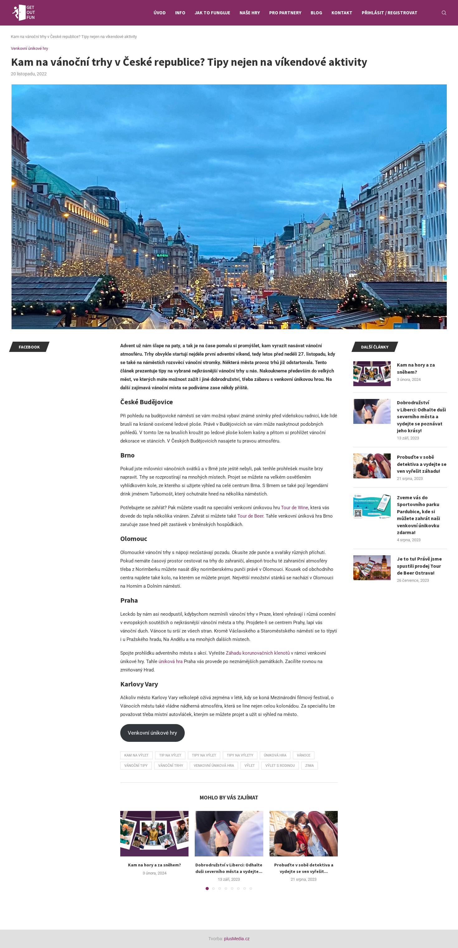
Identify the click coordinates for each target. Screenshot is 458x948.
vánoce (303, 755)
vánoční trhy (170, 766)
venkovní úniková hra (214, 766)
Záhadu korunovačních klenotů (258, 653)
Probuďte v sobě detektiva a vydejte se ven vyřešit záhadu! (421, 464)
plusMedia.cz (237, 938)
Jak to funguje (212, 13)
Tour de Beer (250, 516)
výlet (250, 766)
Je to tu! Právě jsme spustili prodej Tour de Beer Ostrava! (419, 566)
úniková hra (171, 661)
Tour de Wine (294, 507)
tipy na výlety (240, 755)
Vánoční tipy (136, 766)
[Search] (444, 12)
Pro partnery (285, 13)
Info (180, 13)
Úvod (160, 13)
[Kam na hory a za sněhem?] (154, 833)
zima (309, 766)
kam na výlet (136, 755)
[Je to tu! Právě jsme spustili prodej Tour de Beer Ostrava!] (372, 567)
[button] (128, 850)
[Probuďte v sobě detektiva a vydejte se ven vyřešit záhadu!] (304, 833)
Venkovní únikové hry (152, 733)
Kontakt (342, 13)
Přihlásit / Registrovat (389, 13)
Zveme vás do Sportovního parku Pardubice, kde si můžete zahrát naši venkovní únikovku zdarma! (418, 514)
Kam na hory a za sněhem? (154, 865)
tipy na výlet (204, 755)
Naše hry (250, 13)
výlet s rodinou (280, 766)
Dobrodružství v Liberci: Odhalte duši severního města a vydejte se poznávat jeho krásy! (421, 416)
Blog (316, 13)
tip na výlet (170, 755)
